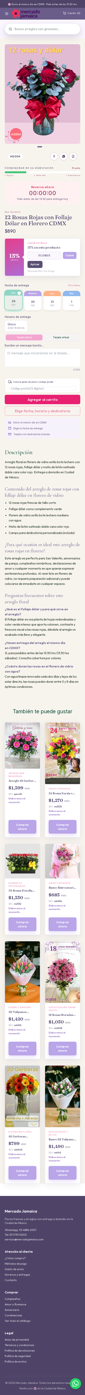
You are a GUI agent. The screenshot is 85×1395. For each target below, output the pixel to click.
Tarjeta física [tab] (24, 337)
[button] (44, 255)
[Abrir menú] (6, 13)
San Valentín (13, 212)
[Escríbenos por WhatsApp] (75, 1383)
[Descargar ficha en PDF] (73, 156)
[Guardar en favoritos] (54, 156)
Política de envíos (15, 1361)
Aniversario (12, 1310)
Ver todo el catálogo (18, 1321)
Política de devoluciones (20, 1350)
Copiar (69, 255)
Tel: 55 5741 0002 (16, 1234)
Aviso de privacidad (17, 1339)
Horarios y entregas (17, 1274)
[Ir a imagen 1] (39, 146)
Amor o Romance (15, 1304)
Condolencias (13, 1315)
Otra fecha (74, 285)
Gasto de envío (14, 1269)
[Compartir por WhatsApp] (64, 156)
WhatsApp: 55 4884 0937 (21, 1230)
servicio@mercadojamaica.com (24, 1239)
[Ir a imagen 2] (44, 146)
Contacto (11, 1280)
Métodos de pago (16, 1263)
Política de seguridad (18, 1356)
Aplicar (35, 264)
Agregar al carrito (42, 399)
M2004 (15, 156)
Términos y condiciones (19, 1345)
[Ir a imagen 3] (47, 146)
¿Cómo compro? (15, 1258)
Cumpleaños (12, 1299)
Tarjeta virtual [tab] (61, 337)
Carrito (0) (74, 13)
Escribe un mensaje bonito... (24, 345)
